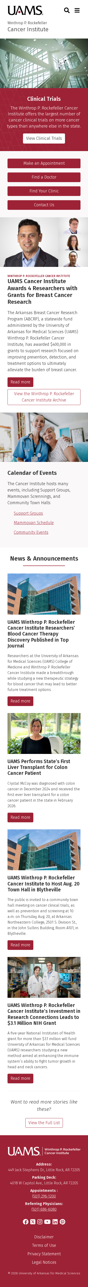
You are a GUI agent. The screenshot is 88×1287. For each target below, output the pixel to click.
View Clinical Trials (44, 138)
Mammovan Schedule (34, 522)
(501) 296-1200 (44, 1196)
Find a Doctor (44, 177)
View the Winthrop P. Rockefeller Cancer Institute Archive (44, 397)
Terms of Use (44, 1245)
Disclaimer (44, 1237)
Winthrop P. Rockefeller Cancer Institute (39, 276)
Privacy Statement (44, 1253)
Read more (20, 382)
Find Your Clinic (44, 191)
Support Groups (28, 513)
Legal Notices (44, 1262)
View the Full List (44, 1122)
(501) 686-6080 (44, 1209)
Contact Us (44, 204)
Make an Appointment (44, 163)
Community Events (31, 532)
